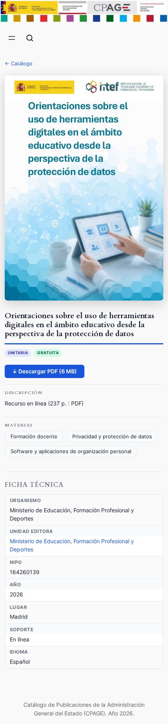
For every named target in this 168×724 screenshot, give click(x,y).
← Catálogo (18, 63)
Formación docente (34, 436)
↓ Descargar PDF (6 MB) (44, 371)
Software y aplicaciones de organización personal (71, 451)
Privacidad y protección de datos (112, 436)
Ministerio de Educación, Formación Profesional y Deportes (72, 545)
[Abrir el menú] (11, 38)
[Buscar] (29, 38)
